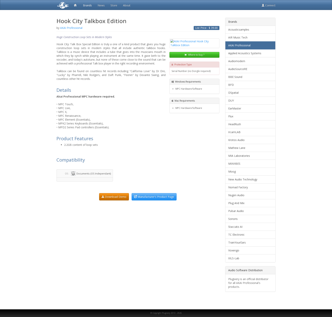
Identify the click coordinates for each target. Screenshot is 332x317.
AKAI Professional (239, 45)
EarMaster (234, 108)
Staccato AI (235, 227)
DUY (231, 100)
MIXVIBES (234, 163)
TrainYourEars (237, 242)
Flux (230, 116)
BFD (231, 85)
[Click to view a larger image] (194, 43)
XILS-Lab (233, 258)
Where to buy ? (196, 54)
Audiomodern (236, 61)
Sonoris (233, 219)
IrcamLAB (234, 132)
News (101, 5)
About (126, 5)
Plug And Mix (236, 203)
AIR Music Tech (237, 37)
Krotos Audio (236, 140)
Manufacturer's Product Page (155, 197)
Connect (270, 5)
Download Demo (115, 197)
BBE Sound (235, 77)
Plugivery (62, 5)
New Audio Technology (242, 179)
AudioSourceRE (237, 69)
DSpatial (233, 92)
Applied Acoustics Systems (244, 53)
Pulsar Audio (236, 211)
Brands (87, 5)
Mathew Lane (236, 148)
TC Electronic (236, 234)
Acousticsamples (238, 29)
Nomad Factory (238, 187)
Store (113, 5)
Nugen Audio (236, 195)
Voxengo (233, 250)
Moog (232, 171)
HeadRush (234, 124)
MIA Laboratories (239, 156)
